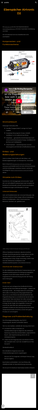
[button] (2, 2)
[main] (19, 11)
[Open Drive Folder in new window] (32, 376)
